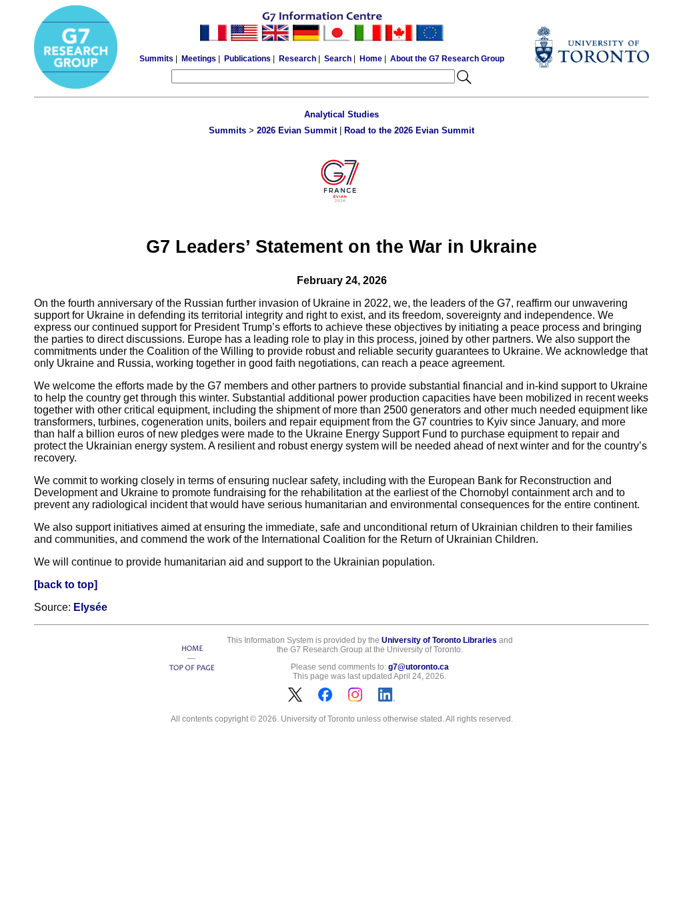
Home (371, 58)
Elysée (90, 607)
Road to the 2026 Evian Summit (409, 130)
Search (338, 58)
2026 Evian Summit (297, 130)
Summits (156, 58)
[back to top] (65, 584)
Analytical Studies (341, 114)
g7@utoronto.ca (418, 667)
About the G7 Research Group (447, 58)
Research (297, 58)
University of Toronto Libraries (439, 640)
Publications (247, 58)
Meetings (198, 58)
